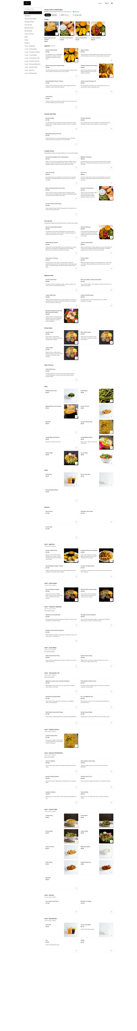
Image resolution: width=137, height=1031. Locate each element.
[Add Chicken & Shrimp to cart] (103, 34)
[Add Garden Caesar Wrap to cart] (111, 666)
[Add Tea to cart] (76, 951)
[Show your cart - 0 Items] (111, 3)
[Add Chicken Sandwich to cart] (111, 128)
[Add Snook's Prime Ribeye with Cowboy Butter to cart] (76, 167)
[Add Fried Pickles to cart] (76, 107)
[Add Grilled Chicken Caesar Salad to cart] (111, 600)
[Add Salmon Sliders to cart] (111, 60)
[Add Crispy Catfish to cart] (111, 268)
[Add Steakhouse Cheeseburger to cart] (76, 625)
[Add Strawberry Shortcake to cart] (111, 522)
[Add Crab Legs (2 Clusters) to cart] (76, 268)
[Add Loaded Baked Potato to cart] (111, 448)
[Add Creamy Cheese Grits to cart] (111, 432)
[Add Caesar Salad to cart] (76, 358)
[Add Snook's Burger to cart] (76, 128)
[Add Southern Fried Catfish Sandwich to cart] (76, 641)
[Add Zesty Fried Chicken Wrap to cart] (76, 666)
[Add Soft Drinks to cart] (76, 485)
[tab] (47, 15)
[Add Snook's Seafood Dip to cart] (88, 34)
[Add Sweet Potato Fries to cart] (111, 873)
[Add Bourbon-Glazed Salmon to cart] (76, 787)
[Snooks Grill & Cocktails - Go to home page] (27, 3)
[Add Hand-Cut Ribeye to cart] (76, 771)
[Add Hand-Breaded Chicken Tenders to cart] (76, 91)
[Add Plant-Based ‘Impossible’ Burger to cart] (76, 722)
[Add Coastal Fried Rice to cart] (76, 802)
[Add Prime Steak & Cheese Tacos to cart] (111, 691)
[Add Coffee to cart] (111, 951)
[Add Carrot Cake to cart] (76, 537)
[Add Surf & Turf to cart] (111, 183)
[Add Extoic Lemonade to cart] (111, 485)
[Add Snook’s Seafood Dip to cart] (76, 561)
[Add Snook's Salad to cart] (76, 342)
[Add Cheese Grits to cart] (76, 826)
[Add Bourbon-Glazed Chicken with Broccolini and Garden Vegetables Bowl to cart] (76, 321)
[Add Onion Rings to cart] (76, 873)
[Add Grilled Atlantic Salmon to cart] (76, 253)
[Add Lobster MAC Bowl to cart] (76, 305)
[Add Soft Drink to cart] (76, 935)
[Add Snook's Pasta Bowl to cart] (76, 290)
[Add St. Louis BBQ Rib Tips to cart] (111, 707)
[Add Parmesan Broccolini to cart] (76, 401)
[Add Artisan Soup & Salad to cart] (111, 722)
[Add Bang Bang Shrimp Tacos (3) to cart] (76, 144)
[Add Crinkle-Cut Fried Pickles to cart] (111, 576)
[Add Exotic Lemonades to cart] (111, 935)
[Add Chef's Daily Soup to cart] (76, 380)
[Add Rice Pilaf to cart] (76, 432)
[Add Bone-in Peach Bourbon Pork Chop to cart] (76, 198)
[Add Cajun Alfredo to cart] (111, 802)
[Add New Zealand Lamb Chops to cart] (111, 771)
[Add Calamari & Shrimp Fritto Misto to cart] (111, 76)
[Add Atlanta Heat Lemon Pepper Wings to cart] (76, 76)
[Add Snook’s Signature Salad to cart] (76, 600)
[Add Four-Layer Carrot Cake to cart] (76, 912)
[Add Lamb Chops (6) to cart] (76, 183)
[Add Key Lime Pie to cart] (76, 522)
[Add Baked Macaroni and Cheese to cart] (57, 34)
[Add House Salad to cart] (111, 463)
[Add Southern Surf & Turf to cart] (111, 787)
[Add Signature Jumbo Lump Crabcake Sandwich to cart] (76, 691)
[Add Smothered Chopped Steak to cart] (76, 707)
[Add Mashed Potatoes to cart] (111, 857)
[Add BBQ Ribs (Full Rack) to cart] (111, 167)
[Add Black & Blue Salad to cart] (111, 342)
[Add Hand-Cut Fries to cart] (111, 417)
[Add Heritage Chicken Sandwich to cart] (111, 625)
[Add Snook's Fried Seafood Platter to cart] (76, 237)
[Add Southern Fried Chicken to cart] (72, 34)
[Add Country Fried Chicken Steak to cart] (76, 214)
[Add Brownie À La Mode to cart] (111, 912)
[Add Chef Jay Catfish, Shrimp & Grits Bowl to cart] (111, 290)
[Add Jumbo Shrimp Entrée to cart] (111, 253)
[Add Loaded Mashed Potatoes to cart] (76, 448)
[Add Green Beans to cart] (111, 401)
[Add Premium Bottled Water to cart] (76, 500)
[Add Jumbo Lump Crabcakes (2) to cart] (111, 91)
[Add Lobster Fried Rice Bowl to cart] (111, 305)
